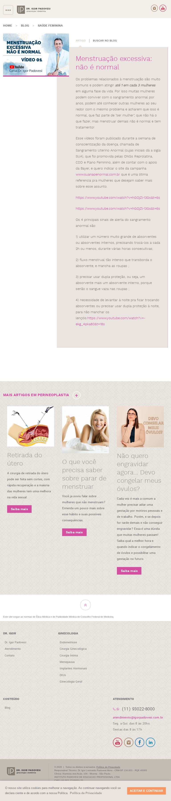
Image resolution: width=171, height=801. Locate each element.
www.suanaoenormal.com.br (98, 174)
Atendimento (13, 649)
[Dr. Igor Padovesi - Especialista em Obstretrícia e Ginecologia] (33, 10)
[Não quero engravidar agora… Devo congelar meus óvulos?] (140, 426)
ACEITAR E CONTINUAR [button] (146, 791)
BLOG (25, 26)
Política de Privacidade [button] (86, 793)
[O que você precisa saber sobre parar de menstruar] (85, 429)
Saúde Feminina (50, 26)
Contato (9, 656)
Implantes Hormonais (73, 668)
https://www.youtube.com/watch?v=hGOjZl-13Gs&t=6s (118, 198)
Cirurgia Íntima (69, 656)
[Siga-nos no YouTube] (162, 8)
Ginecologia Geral (71, 682)
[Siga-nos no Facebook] (139, 742)
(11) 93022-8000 (138, 709)
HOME (7, 26)
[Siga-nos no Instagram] (154, 8)
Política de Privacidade (108, 767)
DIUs (63, 675)
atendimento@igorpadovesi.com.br (138, 717)
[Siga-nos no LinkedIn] (150, 742)
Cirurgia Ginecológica (73, 649)
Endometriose (68, 642)
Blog (7, 708)
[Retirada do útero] (30, 426)
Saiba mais (19, 509)
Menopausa (67, 662)
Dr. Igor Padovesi (15, 642)
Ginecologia (68, 633)
